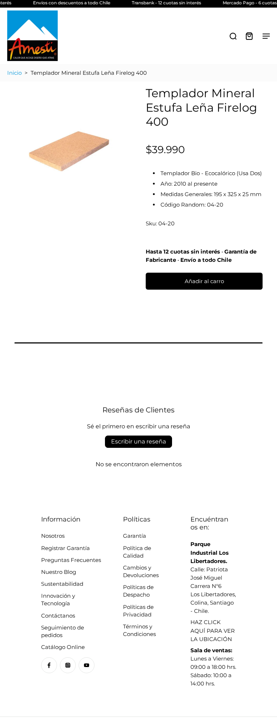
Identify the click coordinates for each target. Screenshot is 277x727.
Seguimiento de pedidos (62, 631)
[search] (233, 36)
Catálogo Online (63, 647)
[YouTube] (86, 665)
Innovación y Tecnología (58, 599)
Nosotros (53, 535)
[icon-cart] (249, 36)
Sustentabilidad (62, 583)
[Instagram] (68, 665)
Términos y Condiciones (139, 630)
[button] (204, 281)
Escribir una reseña (138, 441)
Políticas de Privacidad (138, 610)
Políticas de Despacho (138, 591)
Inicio (14, 72)
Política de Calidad (137, 552)
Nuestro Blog (58, 571)
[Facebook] (49, 665)
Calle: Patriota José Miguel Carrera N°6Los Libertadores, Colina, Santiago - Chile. (213, 577)
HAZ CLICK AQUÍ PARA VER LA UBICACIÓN (212, 630)
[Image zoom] (69, 148)
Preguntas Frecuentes (71, 560)
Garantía (134, 535)
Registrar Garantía (65, 548)
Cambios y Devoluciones (141, 571)
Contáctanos (58, 615)
